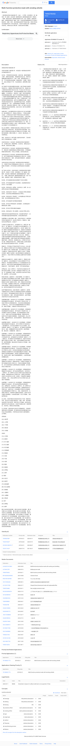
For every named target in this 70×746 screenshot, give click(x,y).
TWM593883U (6, 601)
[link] (6, 698)
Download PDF (50, 20)
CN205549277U (6, 611)
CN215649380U (6, 631)
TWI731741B (6, 548)
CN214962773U (6, 641)
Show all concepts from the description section (14, 732)
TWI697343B (6, 542)
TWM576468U (6, 588)
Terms (41, 743)
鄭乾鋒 (55, 28)
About (15, 743)
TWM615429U (6, 644)
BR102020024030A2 (8, 575)
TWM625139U (6, 634)
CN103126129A (6, 638)
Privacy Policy (48, 743)
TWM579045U (6, 572)
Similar (48, 22)
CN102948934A (6, 594)
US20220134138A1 (7, 566)
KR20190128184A (7, 578)
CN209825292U (6, 598)
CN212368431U (6, 624)
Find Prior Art (61, 20)
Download (57, 692)
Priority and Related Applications (59, 55)
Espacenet (54, 57)
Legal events (57, 53)
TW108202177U (7, 660)
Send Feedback (23, 743)
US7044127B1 (6, 569)
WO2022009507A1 (7, 591)
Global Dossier (61, 57)
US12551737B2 (6, 585)
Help (55, 743)
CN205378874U (6, 618)
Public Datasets (33, 743)
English (55, 26)
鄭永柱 (51, 28)
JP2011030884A (7, 614)
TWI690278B (6, 538)
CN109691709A (6, 628)
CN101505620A (6, 582)
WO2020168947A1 (7, 545)
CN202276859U (6, 608)
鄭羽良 (59, 28)
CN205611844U (6, 621)
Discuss (47, 59)
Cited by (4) (50, 53)
